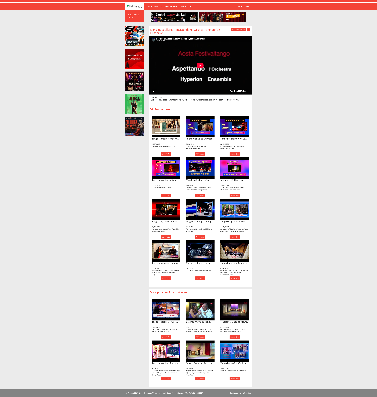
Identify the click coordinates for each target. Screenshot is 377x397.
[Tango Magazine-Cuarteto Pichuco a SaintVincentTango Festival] (200, 126)
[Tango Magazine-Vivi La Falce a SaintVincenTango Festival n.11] (234, 126)
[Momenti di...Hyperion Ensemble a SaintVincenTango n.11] (234, 168)
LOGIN (248, 6)
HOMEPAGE (154, 6)
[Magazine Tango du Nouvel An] (234, 309)
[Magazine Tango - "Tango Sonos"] (200, 209)
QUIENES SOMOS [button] (169, 6)
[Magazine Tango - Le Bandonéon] (200, 251)
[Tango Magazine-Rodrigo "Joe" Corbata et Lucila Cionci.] (166, 351)
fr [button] (239, 6)
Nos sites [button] (185, 6)
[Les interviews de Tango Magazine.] (200, 309)
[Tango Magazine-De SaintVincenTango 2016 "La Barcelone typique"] (166, 209)
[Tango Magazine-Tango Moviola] (200, 351)
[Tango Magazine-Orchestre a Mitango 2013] (234, 351)
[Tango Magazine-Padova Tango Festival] (166, 126)
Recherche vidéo (133, 16)
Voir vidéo (166, 154)
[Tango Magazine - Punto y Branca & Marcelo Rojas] (166, 309)
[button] (166, 126)
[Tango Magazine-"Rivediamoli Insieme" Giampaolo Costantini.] (234, 209)
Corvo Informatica (244, 393)
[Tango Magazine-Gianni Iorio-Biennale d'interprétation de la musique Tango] (234, 251)
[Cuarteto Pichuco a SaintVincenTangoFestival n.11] (200, 168)
